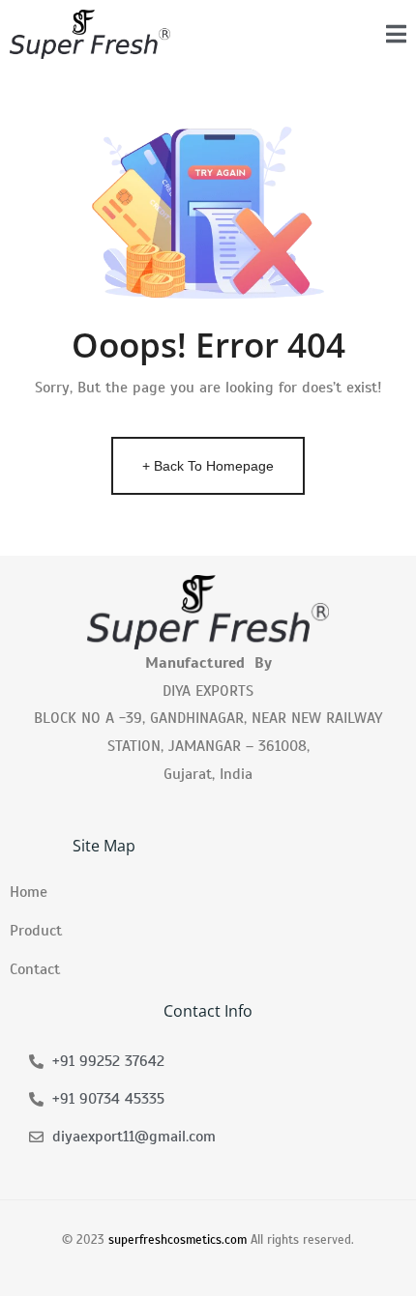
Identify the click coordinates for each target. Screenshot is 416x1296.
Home (28, 892)
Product (36, 930)
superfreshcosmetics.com (177, 1240)
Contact (35, 969)
